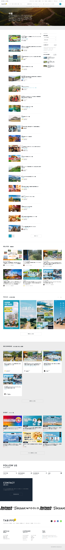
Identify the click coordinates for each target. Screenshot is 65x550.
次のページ (36, 235)
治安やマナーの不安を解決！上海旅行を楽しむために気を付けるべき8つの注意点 (31, 47)
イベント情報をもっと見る (32, 452)
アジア (20, 15)
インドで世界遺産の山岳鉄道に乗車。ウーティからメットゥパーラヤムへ (32, 263)
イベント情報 (23, 148)
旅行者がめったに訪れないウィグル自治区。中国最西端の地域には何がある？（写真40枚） (31, 97)
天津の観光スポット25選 (25, 116)
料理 (25, 207)
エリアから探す (23, 35)
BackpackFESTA (25, 537)
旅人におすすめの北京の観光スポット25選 (28, 176)
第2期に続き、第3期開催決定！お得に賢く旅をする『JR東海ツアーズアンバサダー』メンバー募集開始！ (12, 263)
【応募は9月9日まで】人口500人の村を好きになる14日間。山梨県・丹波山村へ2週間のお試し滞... (32, 364)
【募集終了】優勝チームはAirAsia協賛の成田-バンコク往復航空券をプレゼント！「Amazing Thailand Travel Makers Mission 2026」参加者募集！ (12, 282)
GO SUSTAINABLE (46, 362)
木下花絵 (47, 371)
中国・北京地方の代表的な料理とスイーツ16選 (29, 216)
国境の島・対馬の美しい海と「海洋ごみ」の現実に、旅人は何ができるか (52, 364)
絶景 (29, 107)
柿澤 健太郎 (24, 128)
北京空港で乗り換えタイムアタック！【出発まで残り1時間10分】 (31, 57)
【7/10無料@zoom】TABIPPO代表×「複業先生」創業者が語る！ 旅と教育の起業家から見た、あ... (32, 428)
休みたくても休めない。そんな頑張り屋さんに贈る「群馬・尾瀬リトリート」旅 (12, 364)
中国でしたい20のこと (25, 86)
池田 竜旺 (24, 40)
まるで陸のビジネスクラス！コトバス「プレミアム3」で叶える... (51, 58)
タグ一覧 (55, 44)
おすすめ (23, 157)
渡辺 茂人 (24, 170)
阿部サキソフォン (25, 150)
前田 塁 (24, 59)
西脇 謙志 (50, 266)
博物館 (23, 117)
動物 (35, 87)
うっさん (24, 100)
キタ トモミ (24, 89)
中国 (22, 55)
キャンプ (23, 98)
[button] (61, 297)
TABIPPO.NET (25, 69)
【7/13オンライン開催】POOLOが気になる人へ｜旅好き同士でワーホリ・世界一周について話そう (52, 428)
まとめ (23, 107)
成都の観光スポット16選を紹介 (26, 136)
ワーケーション (50, 50)
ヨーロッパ (45, 50)
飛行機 (27, 38)
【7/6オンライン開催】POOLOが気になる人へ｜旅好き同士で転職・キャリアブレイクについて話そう (12, 445)
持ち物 (32, 536)
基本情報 (26, 187)
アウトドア (5, 362)
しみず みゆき (25, 50)
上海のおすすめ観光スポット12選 (27, 66)
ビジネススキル (25, 536)
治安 (28, 187)
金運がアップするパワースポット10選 (27, 196)
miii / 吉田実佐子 (12, 265)
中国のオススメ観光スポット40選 (27, 106)
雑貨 (29, 207)
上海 (22, 48)
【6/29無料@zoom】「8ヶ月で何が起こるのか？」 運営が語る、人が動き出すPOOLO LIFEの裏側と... (52, 445)
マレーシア (22, 95)
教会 (26, 148)
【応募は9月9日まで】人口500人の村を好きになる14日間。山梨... (51, 66)
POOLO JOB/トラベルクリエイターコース (50, 47)
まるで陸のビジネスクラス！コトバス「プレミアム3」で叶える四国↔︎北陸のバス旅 (52, 282)
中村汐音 (30, 265)
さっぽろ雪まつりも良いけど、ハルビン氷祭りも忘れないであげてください (31, 147)
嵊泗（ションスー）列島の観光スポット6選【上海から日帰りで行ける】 (31, 167)
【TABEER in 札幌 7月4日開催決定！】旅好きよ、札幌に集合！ (32, 445)
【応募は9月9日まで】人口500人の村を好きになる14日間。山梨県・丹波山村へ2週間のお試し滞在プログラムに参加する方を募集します (52, 263)
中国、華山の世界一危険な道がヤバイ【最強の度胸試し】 (30, 126)
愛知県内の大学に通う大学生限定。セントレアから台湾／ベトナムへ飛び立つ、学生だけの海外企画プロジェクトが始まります (32, 282)
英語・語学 (32, 537)
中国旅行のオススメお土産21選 (26, 206)
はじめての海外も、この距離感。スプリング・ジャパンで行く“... (51, 62)
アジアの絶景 (26, 107)
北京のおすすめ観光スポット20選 (27, 156)
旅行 (27, 207)
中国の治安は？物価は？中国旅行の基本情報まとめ (29, 186)
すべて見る (54, 54)
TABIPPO (24, 280)
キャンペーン (23, 38)
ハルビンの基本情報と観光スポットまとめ (28, 226)
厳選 (25, 197)
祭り (28, 227)
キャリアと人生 (33, 535)
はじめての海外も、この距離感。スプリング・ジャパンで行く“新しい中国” (31, 37)
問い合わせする (16, 494)
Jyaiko (24, 80)
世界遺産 (23, 137)
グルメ (33, 87)
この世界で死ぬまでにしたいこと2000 (27, 87)
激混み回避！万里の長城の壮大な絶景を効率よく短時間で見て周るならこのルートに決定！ (31, 77)
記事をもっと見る (32, 400)
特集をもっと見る (31, 333)
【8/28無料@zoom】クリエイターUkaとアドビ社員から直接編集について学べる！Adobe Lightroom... (12, 428)
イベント (23, 227)
